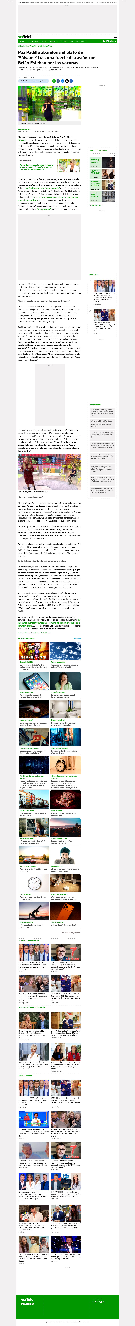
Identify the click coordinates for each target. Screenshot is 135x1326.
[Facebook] (58, 81)
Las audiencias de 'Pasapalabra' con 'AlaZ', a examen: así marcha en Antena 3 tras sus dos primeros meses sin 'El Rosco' (34, 1132)
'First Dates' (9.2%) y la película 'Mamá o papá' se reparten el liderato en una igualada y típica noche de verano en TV (66, 1226)
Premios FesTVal (102, 2)
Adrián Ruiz (22, 1138)
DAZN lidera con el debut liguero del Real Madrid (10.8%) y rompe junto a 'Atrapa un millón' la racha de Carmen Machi (65, 997)
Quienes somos (50, 1322)
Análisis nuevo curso (34, 2)
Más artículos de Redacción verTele (32, 1007)
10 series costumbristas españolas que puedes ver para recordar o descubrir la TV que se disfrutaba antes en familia (33, 997)
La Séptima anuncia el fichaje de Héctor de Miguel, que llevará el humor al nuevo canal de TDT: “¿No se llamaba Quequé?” (65, 965)
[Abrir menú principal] (115, 37)
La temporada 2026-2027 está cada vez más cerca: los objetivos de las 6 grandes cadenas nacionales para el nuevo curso (32, 965)
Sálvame (27, 633)
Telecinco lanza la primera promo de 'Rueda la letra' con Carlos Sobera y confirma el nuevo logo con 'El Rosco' (33, 1162)
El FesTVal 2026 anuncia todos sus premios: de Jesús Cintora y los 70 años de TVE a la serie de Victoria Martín (66, 1194)
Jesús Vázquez (110, 2)
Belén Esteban (45, 633)
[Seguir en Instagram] (97, 1302)
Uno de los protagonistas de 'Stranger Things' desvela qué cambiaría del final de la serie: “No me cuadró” (102, 456)
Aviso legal (66, 1322)
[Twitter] (67, 81)
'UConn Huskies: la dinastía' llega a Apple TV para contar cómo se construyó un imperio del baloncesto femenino (101, 468)
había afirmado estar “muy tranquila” (42, 188)
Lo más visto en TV (55, 41)
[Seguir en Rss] (104, 1302)
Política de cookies (76, 1322)
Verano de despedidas (64, 2)
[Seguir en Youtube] (100, 1302)
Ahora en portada (25, 1076)
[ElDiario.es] (109, 41)
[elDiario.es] (27, 1303)
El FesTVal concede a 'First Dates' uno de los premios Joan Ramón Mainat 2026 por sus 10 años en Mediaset (65, 1033)
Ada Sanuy (54, 1261)
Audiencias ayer (43, 2)
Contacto (58, 1322)
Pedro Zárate (22, 971)
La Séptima (72, 2)
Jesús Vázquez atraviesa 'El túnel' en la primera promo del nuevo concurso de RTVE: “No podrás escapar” (66, 1256)
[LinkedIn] (71, 81)
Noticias (22, 41)
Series (66, 41)
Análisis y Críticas (81, 41)
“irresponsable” (44, 209)
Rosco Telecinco (79, 2)
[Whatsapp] (54, 81)
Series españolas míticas (53, 2)
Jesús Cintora (87, 2)
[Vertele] (27, 1299)
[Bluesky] (62, 81)
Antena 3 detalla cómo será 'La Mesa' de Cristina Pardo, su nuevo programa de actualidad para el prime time (33, 1064)
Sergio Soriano (55, 971)
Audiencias (43, 41)
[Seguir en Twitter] (93, 1302)
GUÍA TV (98, 150)
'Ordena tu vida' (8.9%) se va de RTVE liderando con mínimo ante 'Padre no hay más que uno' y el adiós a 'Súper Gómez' (34, 1257)
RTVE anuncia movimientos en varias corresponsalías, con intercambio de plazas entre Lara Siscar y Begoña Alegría (65, 1065)
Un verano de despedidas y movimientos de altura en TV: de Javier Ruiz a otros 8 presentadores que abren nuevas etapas (32, 1195)
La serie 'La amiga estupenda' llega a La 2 (94, 194)
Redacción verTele (24, 129)
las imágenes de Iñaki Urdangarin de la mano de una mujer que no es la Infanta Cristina (49, 622)
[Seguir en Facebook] (95, 1302)
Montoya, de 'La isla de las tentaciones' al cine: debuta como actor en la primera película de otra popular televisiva (32, 1226)
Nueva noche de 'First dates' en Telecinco (96, 183)
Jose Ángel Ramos (24, 1003)
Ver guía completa (96, 205)
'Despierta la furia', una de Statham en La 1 (95, 160)
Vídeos (71, 41)
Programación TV (32, 41)
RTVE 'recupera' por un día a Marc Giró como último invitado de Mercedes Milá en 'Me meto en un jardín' (32, 1034)
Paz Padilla (36, 633)
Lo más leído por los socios (29, 940)
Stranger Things (94, 2)
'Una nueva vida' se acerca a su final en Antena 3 (95, 172)
